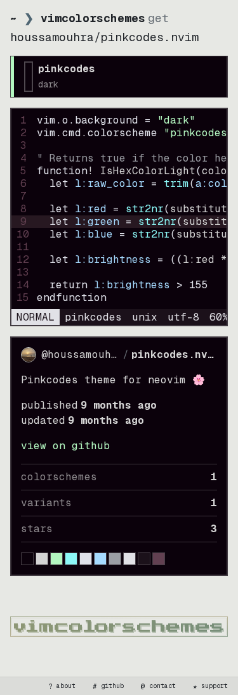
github (108, 686)
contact (158, 686)
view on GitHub (65, 445)
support (210, 686)
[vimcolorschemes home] (119, 626)
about (62, 686)
